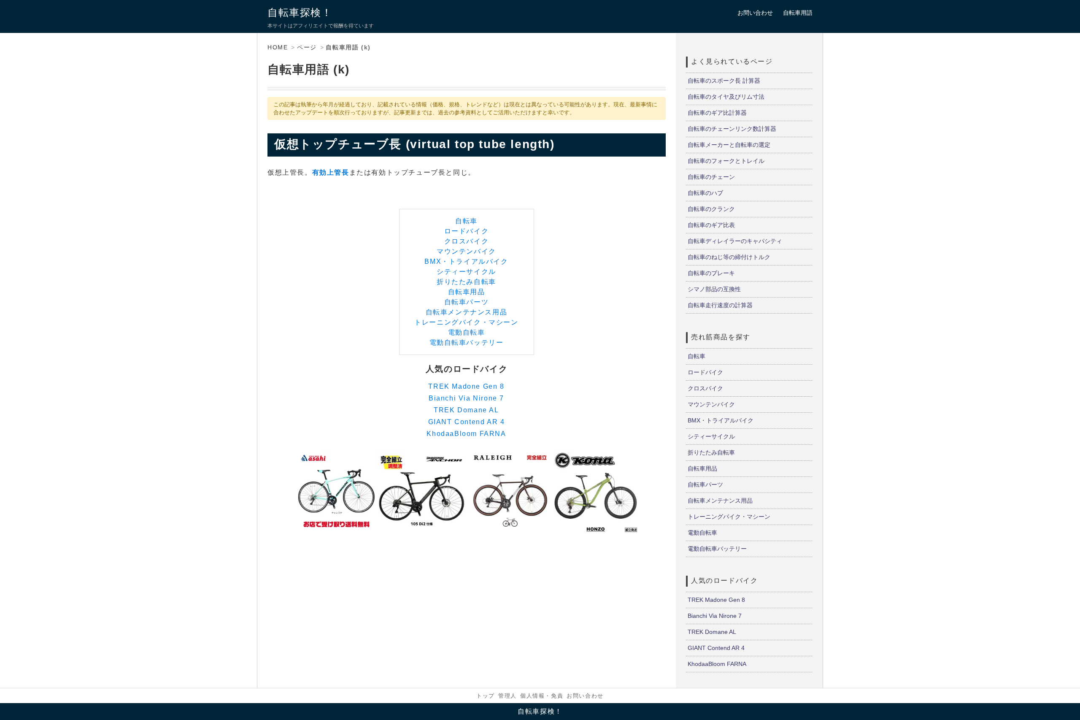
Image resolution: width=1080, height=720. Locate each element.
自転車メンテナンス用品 (467, 312)
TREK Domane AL (466, 410)
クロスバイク (466, 241)
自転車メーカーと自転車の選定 (729, 144)
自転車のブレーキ (711, 273)
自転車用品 (466, 291)
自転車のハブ (705, 192)
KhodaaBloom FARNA (466, 433)
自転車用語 (798, 12)
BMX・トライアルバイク (466, 261)
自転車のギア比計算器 (717, 112)
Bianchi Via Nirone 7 (466, 398)
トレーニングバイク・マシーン (466, 322)
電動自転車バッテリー (466, 342)
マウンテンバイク (466, 251)
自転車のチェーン (711, 176)
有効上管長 (330, 172)
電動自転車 (466, 332)
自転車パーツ (466, 302)
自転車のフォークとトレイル (726, 160)
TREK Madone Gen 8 (466, 386)
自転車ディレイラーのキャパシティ (735, 241)
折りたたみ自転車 (466, 281)
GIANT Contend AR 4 (466, 421)
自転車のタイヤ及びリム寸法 (726, 96)
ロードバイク (466, 231)
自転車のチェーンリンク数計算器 (732, 128)
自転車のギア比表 (711, 225)
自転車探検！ (299, 12)
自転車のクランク (711, 209)
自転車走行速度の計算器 (720, 305)
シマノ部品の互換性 (714, 289)
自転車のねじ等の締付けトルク (729, 257)
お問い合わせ (755, 12)
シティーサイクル (466, 271)
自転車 (466, 221)
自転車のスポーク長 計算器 (724, 80)
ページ (307, 47)
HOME (277, 47)
